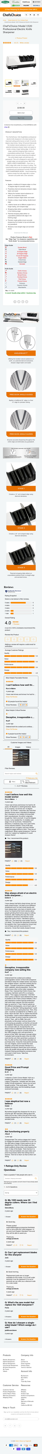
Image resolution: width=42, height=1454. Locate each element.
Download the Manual (21, 233)
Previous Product (21, 38)
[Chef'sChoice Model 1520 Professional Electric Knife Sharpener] (21, 62)
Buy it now (21, 118)
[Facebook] (10, 1426)
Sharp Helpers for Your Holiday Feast (18, 20)
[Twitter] (5, 1426)
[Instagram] (19, 1426)
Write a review (24, 43)
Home (4, 20)
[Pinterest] (15, 1426)
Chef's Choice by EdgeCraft (23, 1441)
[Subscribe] (38, 1419)
